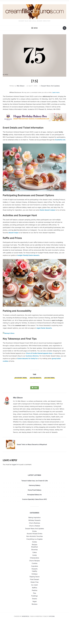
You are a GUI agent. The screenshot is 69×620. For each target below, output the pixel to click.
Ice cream (34, 585)
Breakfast (34, 547)
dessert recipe (13, 232)
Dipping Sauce (34, 577)
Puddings (34, 596)
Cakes (34, 552)
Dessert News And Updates (50, 86)
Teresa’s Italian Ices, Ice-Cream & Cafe (34, 481)
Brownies (34, 549)
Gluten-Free (34, 582)
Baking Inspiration (34, 517)
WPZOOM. (52, 616)
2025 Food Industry (35, 377)
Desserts (34, 569)
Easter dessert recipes (47, 210)
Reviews (34, 604)
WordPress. (25, 616)
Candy (34, 555)
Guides (34, 542)
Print (35, 387)
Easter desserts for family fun (27, 358)
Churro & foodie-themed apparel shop (39, 353)
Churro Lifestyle (34, 526)
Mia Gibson (20, 86)
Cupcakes (34, 566)
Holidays (34, 574)
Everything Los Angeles (34, 539)
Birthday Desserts (34, 520)
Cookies (34, 563)
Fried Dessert (34, 579)
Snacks (34, 599)
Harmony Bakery (34, 485)
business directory (32, 356)
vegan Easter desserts (44, 328)
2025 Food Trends (49, 377)
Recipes (34, 544)
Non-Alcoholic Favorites (34, 536)
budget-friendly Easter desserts (28, 255)
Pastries (34, 590)
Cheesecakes (34, 558)
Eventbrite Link (60, 140)
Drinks (34, 531)
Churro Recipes (34, 561)
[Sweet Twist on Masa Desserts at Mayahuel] (10, 444)
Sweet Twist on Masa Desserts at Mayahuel (32, 444)
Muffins (34, 588)
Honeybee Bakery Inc (34, 494)
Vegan (34, 601)
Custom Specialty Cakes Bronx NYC (34, 499)
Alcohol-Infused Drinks (34, 533)
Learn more (55, 92)
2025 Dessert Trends (21, 377)
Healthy (34, 571)
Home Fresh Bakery (34, 490)
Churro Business (34, 523)
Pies (34, 593)
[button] (34, 28)
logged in (15, 464)
